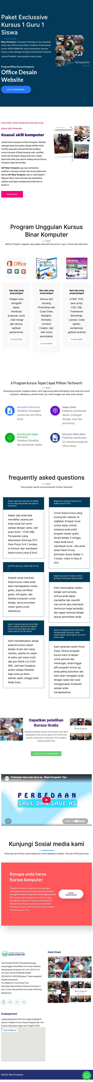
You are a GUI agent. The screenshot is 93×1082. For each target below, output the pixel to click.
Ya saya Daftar (16, 339)
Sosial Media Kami (71, 894)
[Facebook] (3, 1002)
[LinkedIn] (10, 1002)
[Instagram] (24, 1002)
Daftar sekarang (15, 89)
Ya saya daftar (77, 339)
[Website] (17, 1002)
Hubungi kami (12, 194)
